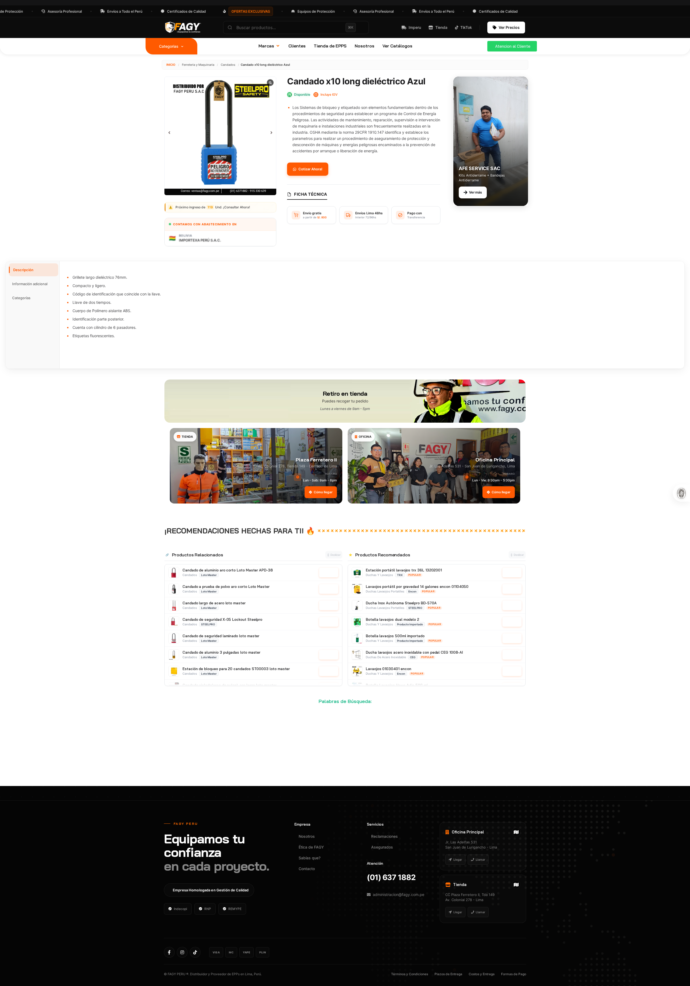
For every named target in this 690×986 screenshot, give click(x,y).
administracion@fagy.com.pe (398, 894)
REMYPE (235, 909)
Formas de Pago (513, 974)
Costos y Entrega (482, 974)
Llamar (480, 859)
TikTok (466, 27)
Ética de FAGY (311, 847)
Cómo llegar (323, 492)
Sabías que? (309, 858)
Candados (228, 65)
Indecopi (180, 909)
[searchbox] (296, 27)
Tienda (441, 27)
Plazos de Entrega (448, 974)
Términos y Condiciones (409, 974)
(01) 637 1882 (391, 877)
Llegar (457, 859)
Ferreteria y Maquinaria (198, 65)
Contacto (307, 868)
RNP (207, 909)
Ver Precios (509, 27)
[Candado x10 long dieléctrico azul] (220, 132)
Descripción (23, 270)
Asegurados (382, 847)
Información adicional (29, 284)
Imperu (415, 27)
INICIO (170, 65)
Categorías (21, 298)
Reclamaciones (384, 836)
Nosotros (307, 836)
